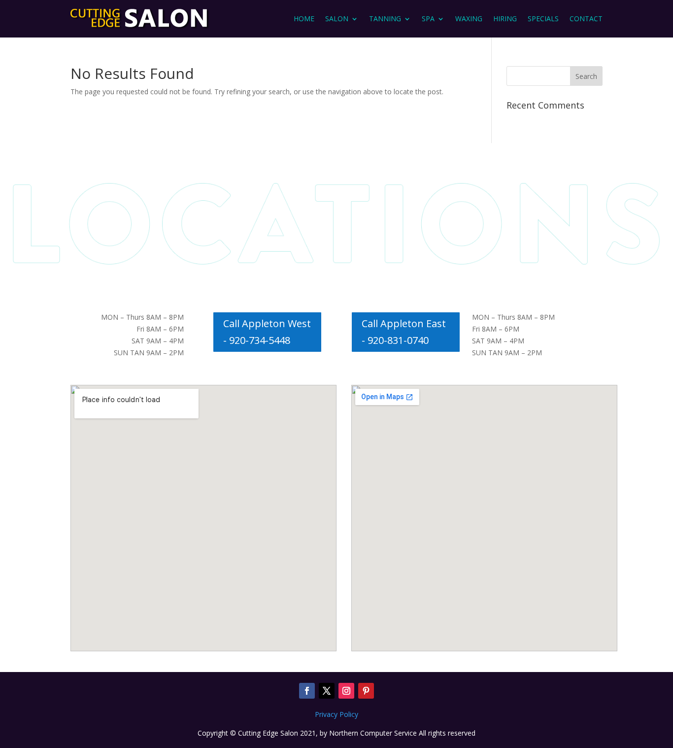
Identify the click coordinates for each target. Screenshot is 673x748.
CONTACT (586, 18)
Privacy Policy (336, 714)
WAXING (468, 18)
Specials (543, 18)
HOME (304, 18)
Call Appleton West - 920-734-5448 (267, 332)
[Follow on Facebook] (307, 691)
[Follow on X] (327, 691)
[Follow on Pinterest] (366, 691)
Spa (428, 18)
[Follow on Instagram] (346, 691)
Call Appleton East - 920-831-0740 (404, 332)
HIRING (505, 18)
